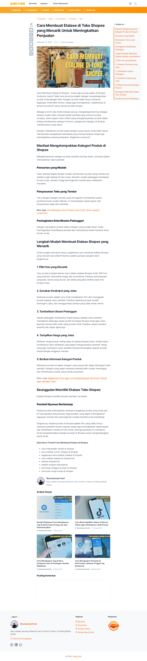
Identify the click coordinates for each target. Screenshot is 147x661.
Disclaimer (82, 625)
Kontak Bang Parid (85, 632)
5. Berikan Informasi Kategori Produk (127, 86)
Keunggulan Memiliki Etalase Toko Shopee (127, 93)
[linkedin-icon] (16, 645)
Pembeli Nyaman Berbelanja (127, 98)
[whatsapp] (31, 39)
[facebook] (31, 30)
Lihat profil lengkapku (22, 638)
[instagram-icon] (11, 645)
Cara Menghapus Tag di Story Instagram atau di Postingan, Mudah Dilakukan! (53, 563)
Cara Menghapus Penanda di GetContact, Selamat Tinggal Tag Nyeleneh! (89, 563)
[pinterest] (31, 49)
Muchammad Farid (28, 624)
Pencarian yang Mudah (124, 36)
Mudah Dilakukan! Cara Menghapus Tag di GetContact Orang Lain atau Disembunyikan (53, 525)
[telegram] (31, 44)
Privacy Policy (83, 629)
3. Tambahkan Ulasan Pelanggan (124, 72)
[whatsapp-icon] (20, 645)
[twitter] (31, 35)
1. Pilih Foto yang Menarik (125, 60)
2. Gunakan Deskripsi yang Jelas (126, 65)
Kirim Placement (60, 3)
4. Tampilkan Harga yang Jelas (125, 79)
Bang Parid (77, 656)
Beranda (33, 3)
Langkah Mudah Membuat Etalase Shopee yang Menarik (127, 55)
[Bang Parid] (17, 3)
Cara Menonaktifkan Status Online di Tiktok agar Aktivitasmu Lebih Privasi (91, 523)
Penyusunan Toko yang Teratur (125, 41)
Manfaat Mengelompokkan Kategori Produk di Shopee (126, 30)
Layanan (44, 3)
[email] (31, 53)
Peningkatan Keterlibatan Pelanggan (125, 48)
